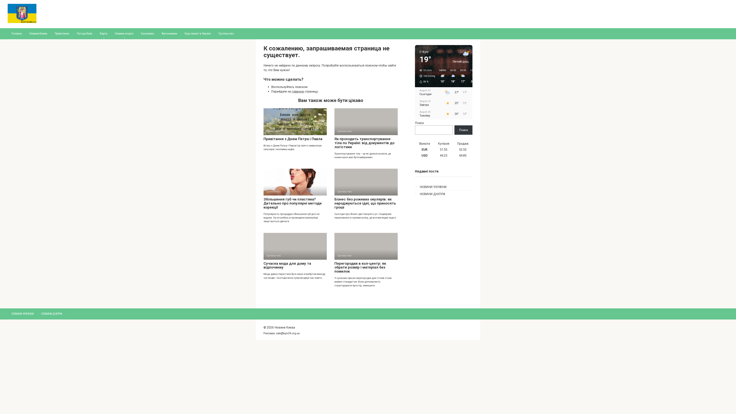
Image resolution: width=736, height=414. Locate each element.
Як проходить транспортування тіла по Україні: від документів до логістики (364, 143)
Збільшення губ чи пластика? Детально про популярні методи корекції (293, 203)
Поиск (419, 123)
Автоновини (169, 33)
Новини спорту (124, 33)
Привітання (62, 33)
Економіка (147, 33)
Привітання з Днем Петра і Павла (293, 139)
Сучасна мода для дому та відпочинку (287, 265)
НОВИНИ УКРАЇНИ (433, 187)
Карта (103, 33)
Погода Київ (84, 33)
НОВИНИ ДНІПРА (432, 194)
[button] (426, 76)
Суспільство (226, 33)
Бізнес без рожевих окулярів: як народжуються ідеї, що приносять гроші (365, 203)
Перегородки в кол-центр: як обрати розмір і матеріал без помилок (360, 267)
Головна (17, 33)
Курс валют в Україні (198, 33)
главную (298, 91)
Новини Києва (38, 33)
